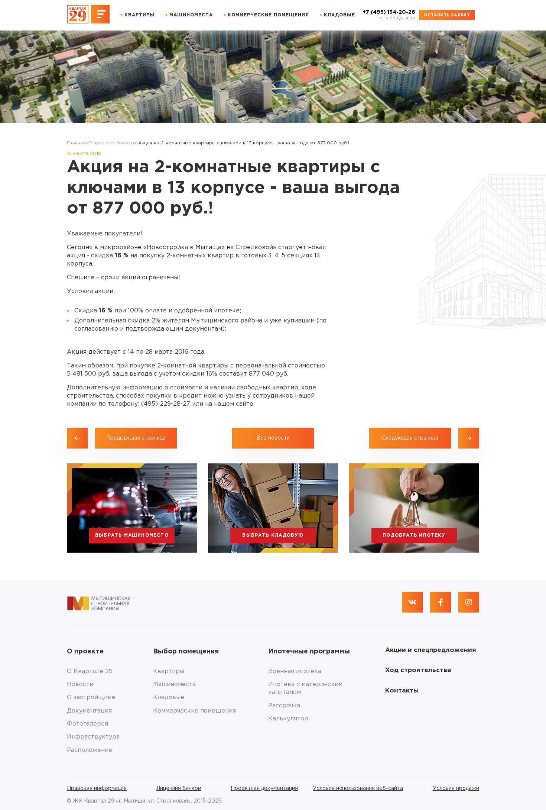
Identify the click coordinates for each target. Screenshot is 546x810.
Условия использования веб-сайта (358, 788)
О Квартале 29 (90, 671)
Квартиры (139, 15)
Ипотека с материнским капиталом (305, 688)
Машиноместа (191, 15)
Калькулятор (288, 718)
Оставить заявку (447, 15)
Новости (126, 143)
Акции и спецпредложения (430, 650)
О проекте (100, 143)
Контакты (402, 691)
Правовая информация (97, 788)
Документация (89, 711)
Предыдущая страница (136, 438)
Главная (76, 143)
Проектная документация (264, 788)
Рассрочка (284, 705)
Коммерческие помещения (268, 15)
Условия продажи (456, 788)
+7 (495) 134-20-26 (389, 15)
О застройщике (91, 697)
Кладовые (339, 15)
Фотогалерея (87, 724)
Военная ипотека (294, 671)
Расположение (89, 750)
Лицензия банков (178, 788)
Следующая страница (410, 438)
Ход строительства (418, 670)
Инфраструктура (93, 737)
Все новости (273, 438)
